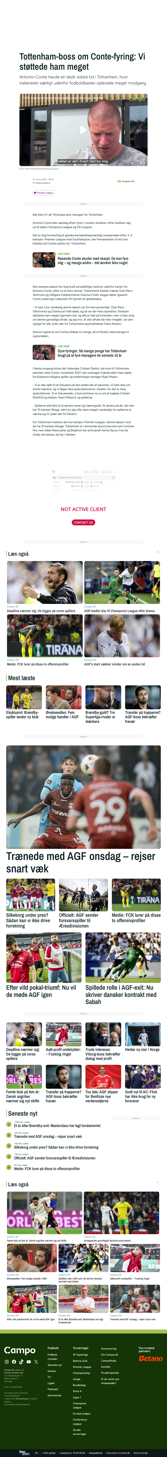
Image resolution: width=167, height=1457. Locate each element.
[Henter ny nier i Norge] (143, 1034)
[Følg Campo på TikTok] (21, 1361)
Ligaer (51, 1383)
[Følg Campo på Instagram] (6, 1361)
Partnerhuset (22, 1398)
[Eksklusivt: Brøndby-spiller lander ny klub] (24, 697)
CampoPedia (108, 1360)
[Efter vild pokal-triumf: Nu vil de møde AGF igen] (44, 957)
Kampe (52, 1371)
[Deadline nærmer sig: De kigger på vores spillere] (24, 1034)
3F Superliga (80, 1354)
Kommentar (54, 1395)
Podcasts (53, 1389)
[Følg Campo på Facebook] (14, 1361)
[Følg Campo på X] (36, 1361)
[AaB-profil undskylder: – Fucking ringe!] (64, 1034)
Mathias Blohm (42, 183)
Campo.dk (9, 1370)
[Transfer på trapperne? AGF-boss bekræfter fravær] (143, 697)
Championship (81, 1373)
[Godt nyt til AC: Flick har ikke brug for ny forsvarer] (143, 1077)
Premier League (45, 192)
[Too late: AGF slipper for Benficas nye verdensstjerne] (103, 1077)
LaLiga (76, 1379)
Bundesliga (79, 1385)
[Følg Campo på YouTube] (28, 1361)
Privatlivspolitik (110, 1372)
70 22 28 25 (79, 1453)
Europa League (81, 1413)
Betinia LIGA (80, 1360)
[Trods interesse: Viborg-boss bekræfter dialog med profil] (103, 1034)
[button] (83, 129)
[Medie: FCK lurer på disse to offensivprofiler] (136, 895)
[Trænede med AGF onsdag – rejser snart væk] (83, 797)
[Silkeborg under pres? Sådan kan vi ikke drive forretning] (30, 895)
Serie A (77, 1391)
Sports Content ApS (13, 1372)
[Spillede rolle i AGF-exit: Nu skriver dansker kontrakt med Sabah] (123, 957)
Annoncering (108, 1348)
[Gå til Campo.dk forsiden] (19, 1354)
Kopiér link (128, 181)
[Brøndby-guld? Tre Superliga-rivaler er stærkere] (103, 697)
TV (49, 1377)
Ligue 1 (77, 1397)
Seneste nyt (55, 1365)
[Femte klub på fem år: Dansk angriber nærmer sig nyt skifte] (24, 1077)
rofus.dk (125, 1453)
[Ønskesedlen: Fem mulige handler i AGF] (64, 697)
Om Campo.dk (109, 1354)
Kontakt (105, 1366)
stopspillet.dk (95, 1453)
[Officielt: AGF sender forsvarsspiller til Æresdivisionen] (83, 895)
